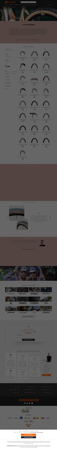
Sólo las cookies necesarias (28, 437)
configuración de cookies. (36, 432)
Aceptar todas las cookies (28, 434)
